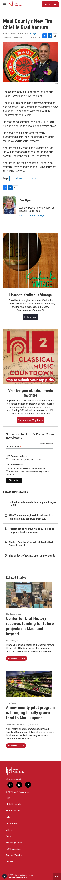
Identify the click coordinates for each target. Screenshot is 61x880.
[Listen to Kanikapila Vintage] (30, 260)
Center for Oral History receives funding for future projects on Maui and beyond (30, 626)
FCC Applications (14, 849)
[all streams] (57, 876)
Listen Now (30, 317)
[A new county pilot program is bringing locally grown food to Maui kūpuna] (29, 684)
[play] (4, 876)
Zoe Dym (32, 33)
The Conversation (13, 614)
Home (9, 798)
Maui (34, 178)
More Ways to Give (14, 843)
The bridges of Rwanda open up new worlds (32, 555)
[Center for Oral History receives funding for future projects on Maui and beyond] (29, 595)
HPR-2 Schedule (13, 811)
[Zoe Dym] (9, 205)
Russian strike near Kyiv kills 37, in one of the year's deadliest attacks (31, 530)
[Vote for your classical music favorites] (30, 356)
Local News (18, 178)
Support (9, 836)
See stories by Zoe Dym (32, 215)
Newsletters (11, 823)
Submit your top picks (30, 420)
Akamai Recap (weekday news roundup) (27, 468)
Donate (51, 4)
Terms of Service (14, 855)
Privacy (9, 862)
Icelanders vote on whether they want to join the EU (32, 504)
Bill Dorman (10, 640)
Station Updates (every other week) (25, 459)
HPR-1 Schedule (13, 804)
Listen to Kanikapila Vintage (30, 295)
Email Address (13, 446)
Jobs (8, 817)
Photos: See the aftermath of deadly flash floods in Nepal (31, 544)
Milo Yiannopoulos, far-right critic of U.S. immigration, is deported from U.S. (31, 517)
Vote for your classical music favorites (30, 393)
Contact (9, 830)
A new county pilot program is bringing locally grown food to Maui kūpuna (30, 712)
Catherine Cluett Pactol (15, 724)
